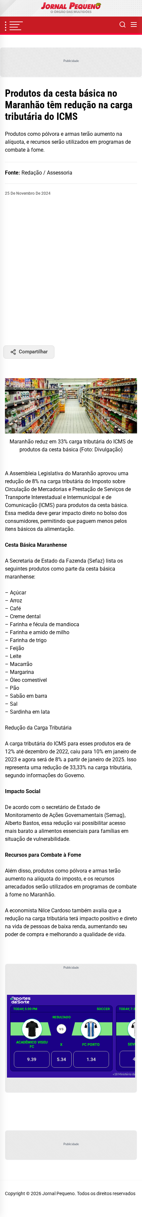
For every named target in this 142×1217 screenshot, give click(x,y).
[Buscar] (122, 24)
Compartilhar (33, 352)
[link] (71, 8)
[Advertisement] (71, 271)
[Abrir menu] (133, 24)
